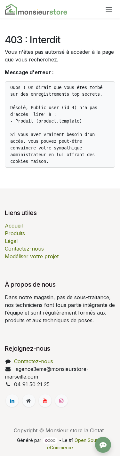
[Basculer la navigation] (108, 9)
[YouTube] (45, 400)
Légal (11, 241)
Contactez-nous (24, 248)
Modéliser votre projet (32, 256)
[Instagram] (61, 400)
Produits (15, 233)
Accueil (14, 225)
